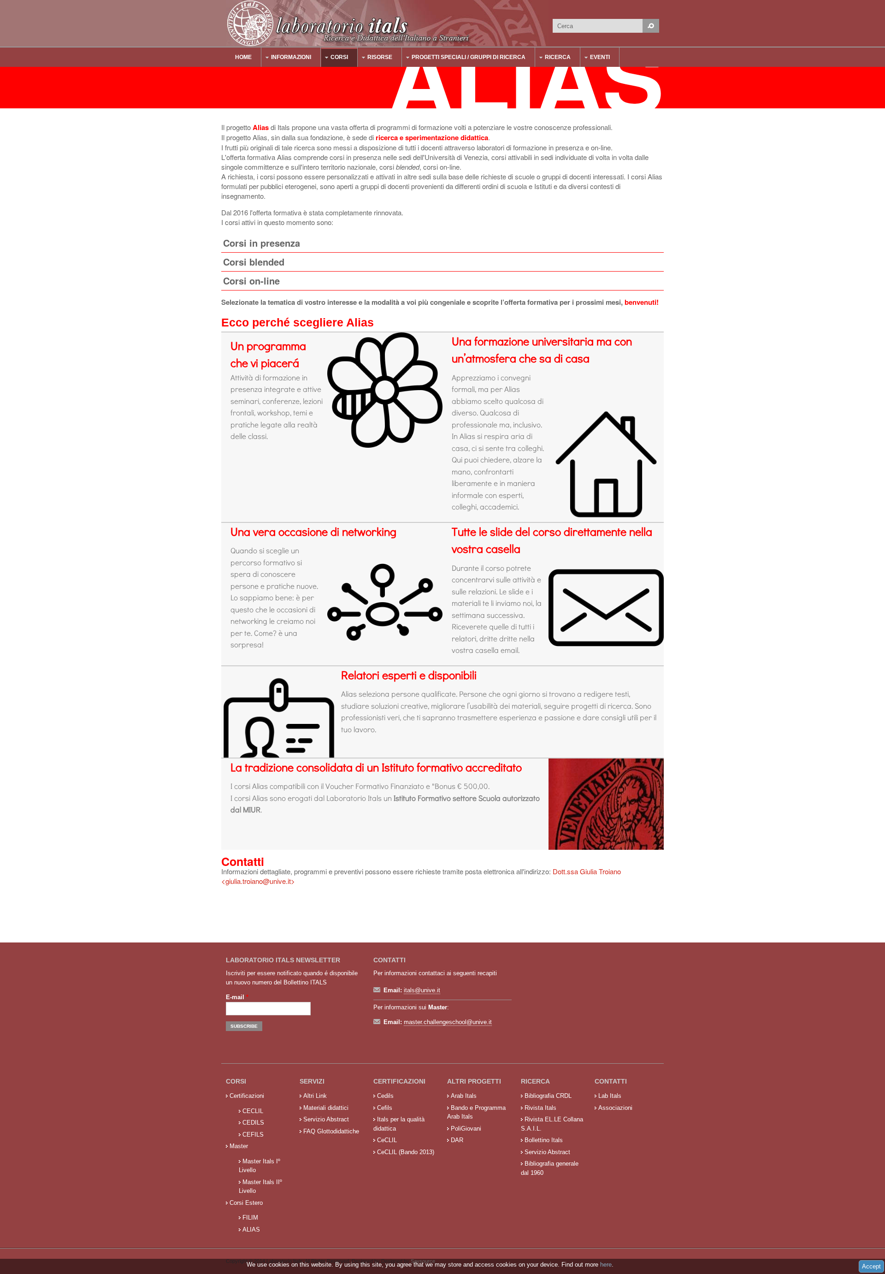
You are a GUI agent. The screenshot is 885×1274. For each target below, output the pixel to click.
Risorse (375, 58)
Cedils (385, 1095)
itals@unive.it (422, 990)
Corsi (334, 58)
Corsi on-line (251, 280)
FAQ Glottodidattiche (331, 1131)
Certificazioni (247, 1095)
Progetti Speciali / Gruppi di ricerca (463, 58)
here (606, 1264)
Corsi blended (253, 261)
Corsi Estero (246, 1202)
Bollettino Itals (544, 1140)
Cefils (384, 1107)
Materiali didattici (325, 1107)
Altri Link (315, 1095)
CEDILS (253, 1122)
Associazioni (615, 1107)
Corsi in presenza (261, 242)
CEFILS (253, 1134)
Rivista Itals (540, 1107)
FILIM (250, 1217)
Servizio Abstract (326, 1119)
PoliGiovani (466, 1128)
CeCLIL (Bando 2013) (405, 1152)
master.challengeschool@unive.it (448, 1022)
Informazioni (286, 58)
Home (243, 57)
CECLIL (252, 1111)
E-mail (237, 997)
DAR (457, 1140)
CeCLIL (387, 1140)
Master (239, 1146)
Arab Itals (464, 1095)
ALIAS (251, 1229)
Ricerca (553, 58)
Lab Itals (609, 1095)
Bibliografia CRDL (548, 1095)
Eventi (595, 58)
